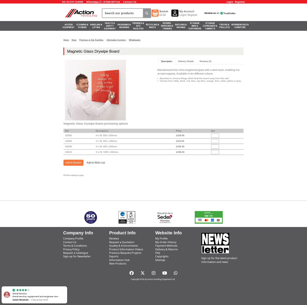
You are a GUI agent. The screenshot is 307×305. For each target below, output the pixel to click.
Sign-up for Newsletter (77, 256)
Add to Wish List (96, 162)
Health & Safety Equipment (110, 26)
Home (66, 40)
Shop (73, 40)
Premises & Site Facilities (138, 26)
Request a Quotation (121, 242)
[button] (220, 13)
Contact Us (129, 1)
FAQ (157, 253)
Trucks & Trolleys (224, 26)
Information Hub (119, 260)
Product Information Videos (126, 249)
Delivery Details (186, 61)
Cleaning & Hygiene (82, 26)
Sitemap (160, 260)
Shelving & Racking (181, 26)
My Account (186, 11)
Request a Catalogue (75, 253)
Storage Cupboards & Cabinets (210, 26)
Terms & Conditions (75, 245)
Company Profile (73, 238)
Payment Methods (166, 245)
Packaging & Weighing (124, 26)
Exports (113, 256)
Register (240, 1)
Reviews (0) (206, 61)
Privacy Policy (71, 249)
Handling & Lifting (96, 26)
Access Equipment (69, 26)
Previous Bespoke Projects (125, 253)
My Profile (161, 238)
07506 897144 (111, 1)
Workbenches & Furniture (240, 26)
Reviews (114, 238)
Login (230, 1)
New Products (117, 263)
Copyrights (162, 256)
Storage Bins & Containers (194, 26)
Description (166, 61)
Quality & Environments (123, 245)
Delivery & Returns (166, 249)
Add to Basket (73, 162)
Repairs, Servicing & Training (167, 26)
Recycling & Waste (152, 26)
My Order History (165, 242)
